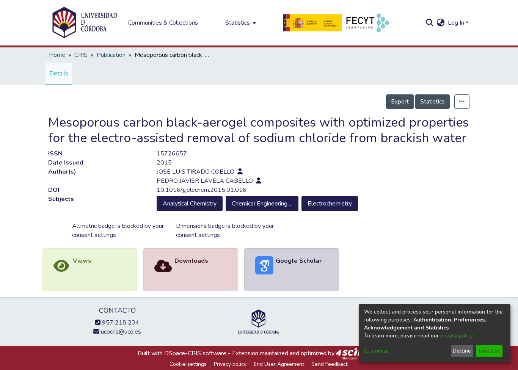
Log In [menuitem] (456, 23)
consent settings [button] (94, 235)
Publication (111, 55)
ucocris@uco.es (120, 332)
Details (58, 73)
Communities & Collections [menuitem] (163, 23)
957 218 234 (119, 322)
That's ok (489, 350)
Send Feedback (329, 364)
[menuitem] (240, 22)
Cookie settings (188, 364)
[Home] (85, 23)
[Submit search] (430, 22)
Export (400, 101)
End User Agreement (279, 364)
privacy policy (456, 335)
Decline (462, 350)
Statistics (432, 101)
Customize (376, 350)
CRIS (81, 55)
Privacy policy (230, 364)
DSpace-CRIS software (195, 353)
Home (57, 55)
